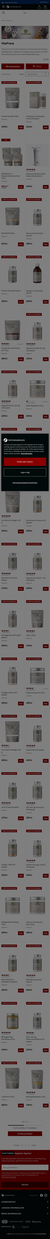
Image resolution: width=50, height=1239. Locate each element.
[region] (25, 462)
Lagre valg (25, 472)
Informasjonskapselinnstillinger (25, 483)
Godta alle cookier (25, 462)
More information (26, 453)
